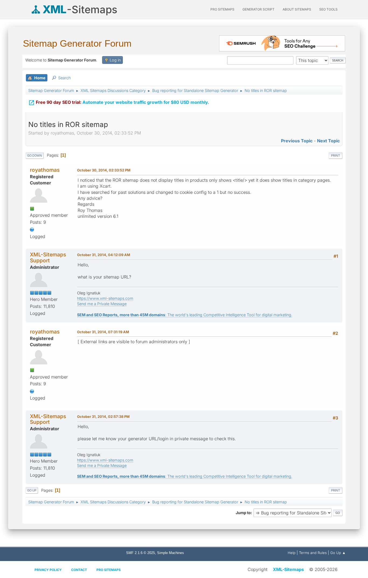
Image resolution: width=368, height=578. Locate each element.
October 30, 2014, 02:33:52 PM (103, 170)
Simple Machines (170, 553)
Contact (79, 570)
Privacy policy (48, 570)
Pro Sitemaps (108, 570)
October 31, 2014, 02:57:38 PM (103, 416)
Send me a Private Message (102, 303)
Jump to (243, 512)
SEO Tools (328, 9)
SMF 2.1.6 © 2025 (140, 553)
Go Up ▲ (338, 553)
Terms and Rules (313, 553)
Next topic (328, 140)
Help (292, 553)
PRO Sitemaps (222, 9)
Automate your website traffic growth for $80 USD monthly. (118, 102)
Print (335, 155)
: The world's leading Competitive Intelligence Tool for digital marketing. (184, 314)
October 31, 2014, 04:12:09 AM (103, 255)
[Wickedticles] (32, 229)
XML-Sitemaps (288, 569)
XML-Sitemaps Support (48, 257)
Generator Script (258, 9)
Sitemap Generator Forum (77, 43)
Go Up (31, 490)
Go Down (34, 155)
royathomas (45, 170)
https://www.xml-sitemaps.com (105, 298)
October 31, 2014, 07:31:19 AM (103, 332)
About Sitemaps (297, 9)
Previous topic (297, 140)
